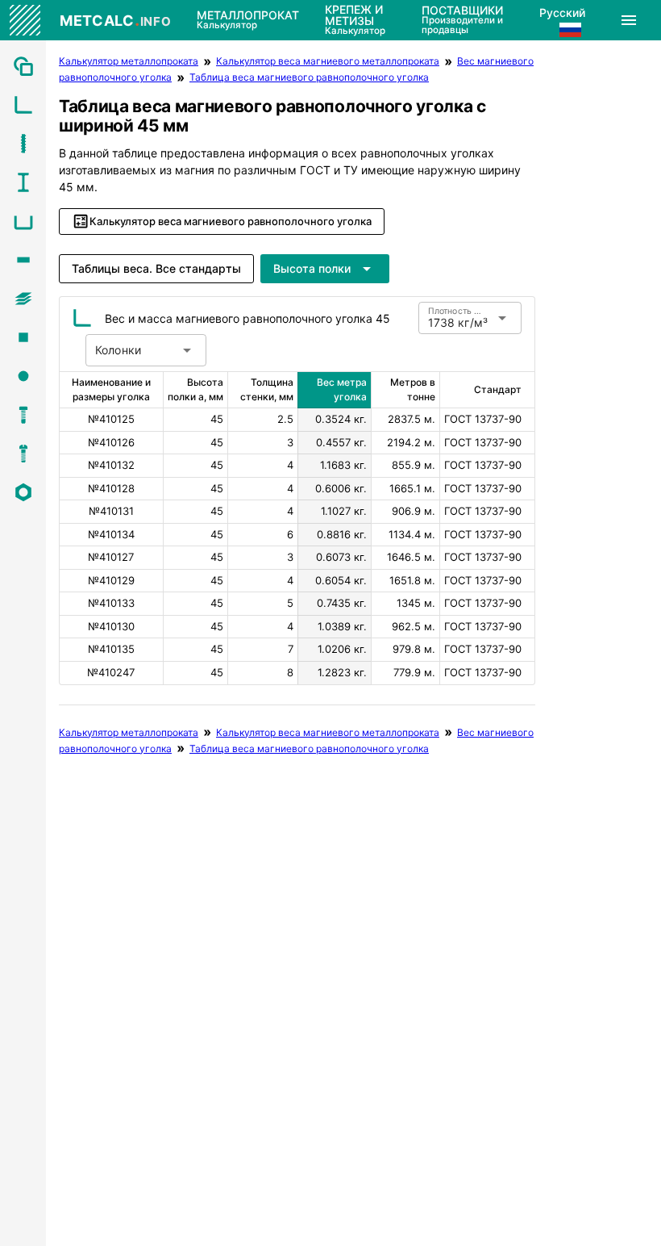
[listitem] (23, 66)
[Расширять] (628, 20)
